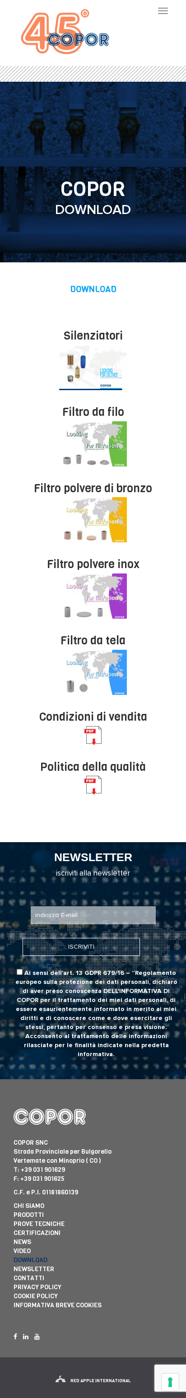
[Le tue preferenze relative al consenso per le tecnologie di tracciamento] (170, 1382)
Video (22, 1251)
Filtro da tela (93, 640)
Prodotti (29, 1215)
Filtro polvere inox (93, 564)
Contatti (29, 1278)
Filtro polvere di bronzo (93, 488)
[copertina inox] (93, 596)
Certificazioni (37, 1233)
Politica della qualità (93, 767)
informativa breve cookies (58, 1305)
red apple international (100, 1381)
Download (30, 1260)
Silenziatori (93, 335)
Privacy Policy (37, 1287)
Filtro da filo (93, 412)
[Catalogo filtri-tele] (93, 672)
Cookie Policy (36, 1296)
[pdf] (93, 735)
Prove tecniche (39, 1224)
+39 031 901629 (43, 1169)
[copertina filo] (93, 443)
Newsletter (34, 1269)
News (22, 1242)
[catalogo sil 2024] (93, 367)
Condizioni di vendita (93, 716)
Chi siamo (29, 1206)
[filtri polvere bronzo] (93, 519)
